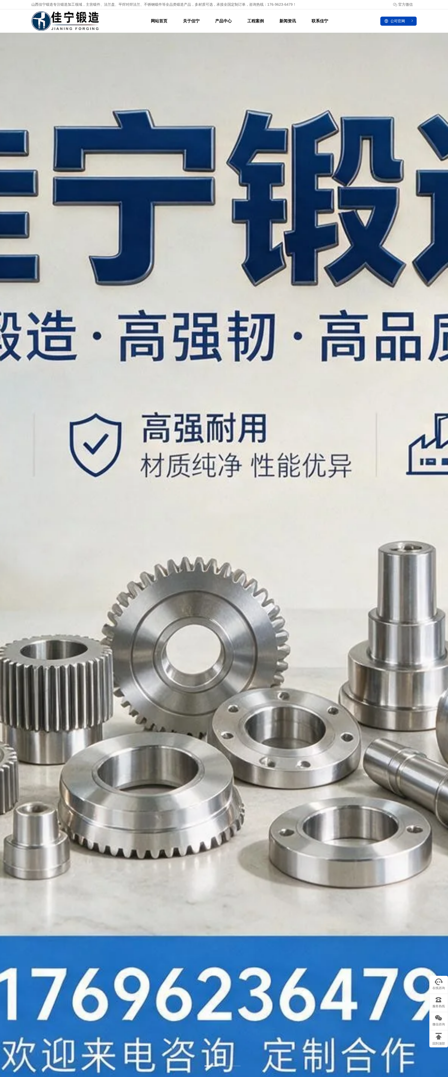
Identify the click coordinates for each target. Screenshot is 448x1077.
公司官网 (397, 21)
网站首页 (159, 21)
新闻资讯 (287, 21)
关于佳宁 (191, 21)
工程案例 (255, 21)
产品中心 (223, 21)
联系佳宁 (320, 21)
